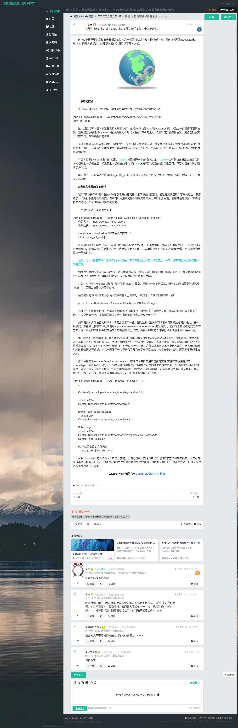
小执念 (88, 25)
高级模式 (195, 683)
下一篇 (195, 496)
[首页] (67, 10)
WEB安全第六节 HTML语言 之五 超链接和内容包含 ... (144, 9)
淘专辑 (52, 42)
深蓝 (87, 569)
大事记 (211, 717)
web (77, 485)
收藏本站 (229, 3)
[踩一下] (87, 524)
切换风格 (54, 50)
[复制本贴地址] (78, 583)
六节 (92, 485)
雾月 (87, 594)
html (97, 485)
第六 (87, 485)
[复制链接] (162, 16)
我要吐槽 (54, 66)
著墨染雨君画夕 (93, 627)
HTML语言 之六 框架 (153, 474)
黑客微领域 (88, 9)
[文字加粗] (75, 682)
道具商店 (53, 82)
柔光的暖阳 (91, 652)
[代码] (91, 682)
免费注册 (151, 694)
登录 (142, 694)
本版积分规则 (194, 707)
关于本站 (202, 717)
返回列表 (231, 674)
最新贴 (52, 34)
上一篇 (76, 496)
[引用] (87, 682)
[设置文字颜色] (79, 682)
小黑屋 (219, 717)
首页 (51, 18)
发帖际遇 (78, 516)
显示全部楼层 (119, 24)
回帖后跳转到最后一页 (101, 708)
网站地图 (228, 717)
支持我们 (53, 90)
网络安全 (104, 9)
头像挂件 (54, 74)
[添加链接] (83, 682)
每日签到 (54, 58)
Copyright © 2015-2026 (80, 718)
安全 (82, 485)
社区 (52, 26)
